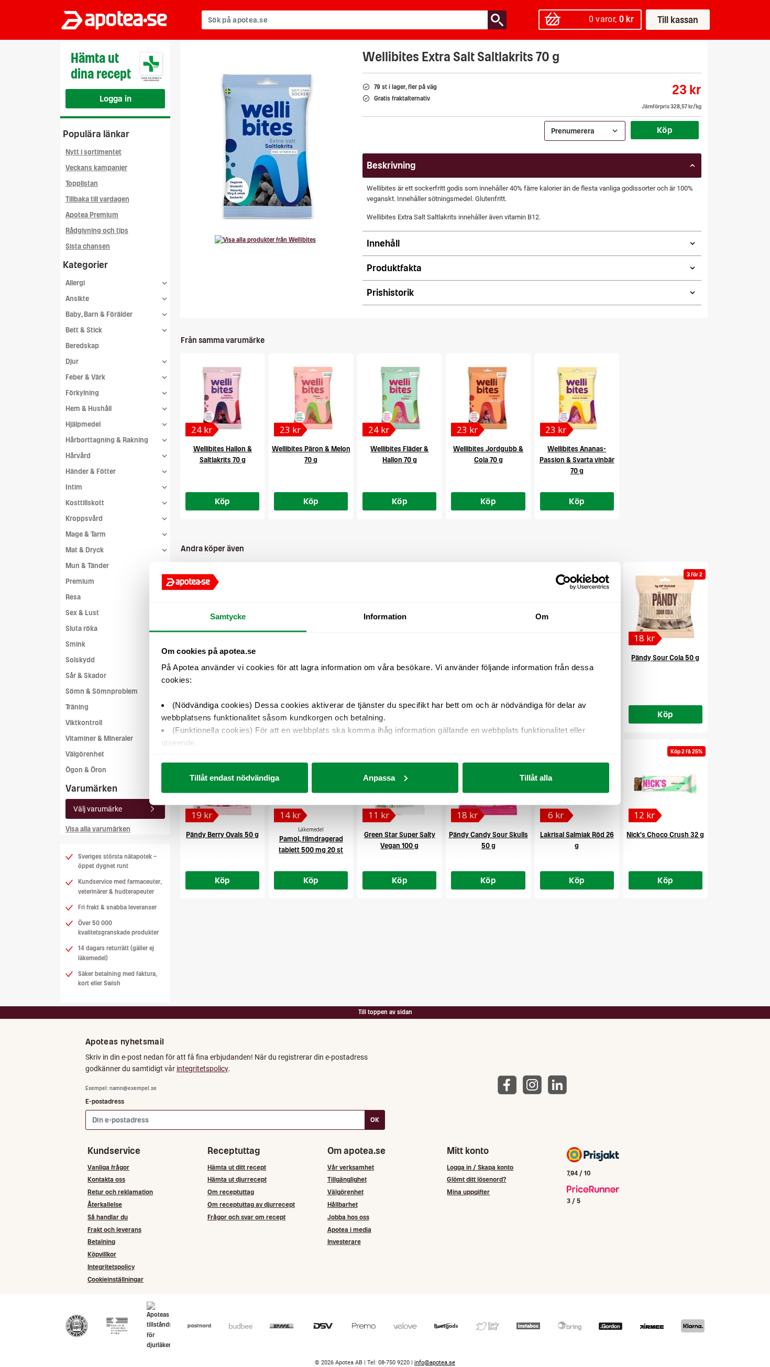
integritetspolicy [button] (202, 1068)
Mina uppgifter (468, 1192)
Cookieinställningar (115, 1279)
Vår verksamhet (350, 1167)
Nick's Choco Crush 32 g (665, 834)
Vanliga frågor (108, 1167)
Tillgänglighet (347, 1179)
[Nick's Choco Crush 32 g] (665, 783)
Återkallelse (104, 1204)
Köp (665, 130)
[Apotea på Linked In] (560, 1084)
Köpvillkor (101, 1254)
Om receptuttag (230, 1192)
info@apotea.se (434, 1362)
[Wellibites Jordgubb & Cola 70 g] (488, 398)
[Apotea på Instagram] (534, 1084)
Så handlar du (107, 1217)
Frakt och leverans (114, 1229)
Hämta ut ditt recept (236, 1167)
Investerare (344, 1242)
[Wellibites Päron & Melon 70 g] (311, 398)
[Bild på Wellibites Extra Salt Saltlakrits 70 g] (268, 146)
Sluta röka (81, 628)
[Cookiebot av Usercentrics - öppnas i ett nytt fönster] (563, 582)
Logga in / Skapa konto (480, 1167)
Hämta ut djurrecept (237, 1179)
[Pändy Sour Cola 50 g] (665, 607)
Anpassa (379, 777)
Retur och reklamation (120, 1192)
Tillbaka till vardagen (97, 199)
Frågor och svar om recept (246, 1217)
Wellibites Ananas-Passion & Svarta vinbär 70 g (577, 459)
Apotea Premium (91, 214)
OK (374, 1120)
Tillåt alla (536, 777)
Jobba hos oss (348, 1217)
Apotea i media (349, 1229)
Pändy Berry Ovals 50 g (222, 834)
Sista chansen (87, 246)
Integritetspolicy (111, 1267)
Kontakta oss (106, 1179)
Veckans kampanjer (96, 167)
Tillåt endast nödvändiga (234, 777)
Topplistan (81, 183)
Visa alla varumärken (97, 829)
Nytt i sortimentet (93, 152)
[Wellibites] (265, 239)
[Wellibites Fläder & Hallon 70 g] (399, 398)
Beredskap (82, 345)
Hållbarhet (342, 1204)
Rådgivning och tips (96, 230)
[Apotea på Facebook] (509, 1084)
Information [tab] (385, 616)
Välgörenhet (84, 754)
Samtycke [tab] (228, 616)
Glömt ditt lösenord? (476, 1179)
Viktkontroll (83, 722)
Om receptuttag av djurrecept (251, 1204)
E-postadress (104, 1101)
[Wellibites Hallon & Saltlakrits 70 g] (222, 398)
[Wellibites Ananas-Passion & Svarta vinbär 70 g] (577, 398)
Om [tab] (541, 616)
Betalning (101, 1242)
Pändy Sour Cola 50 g (665, 657)
